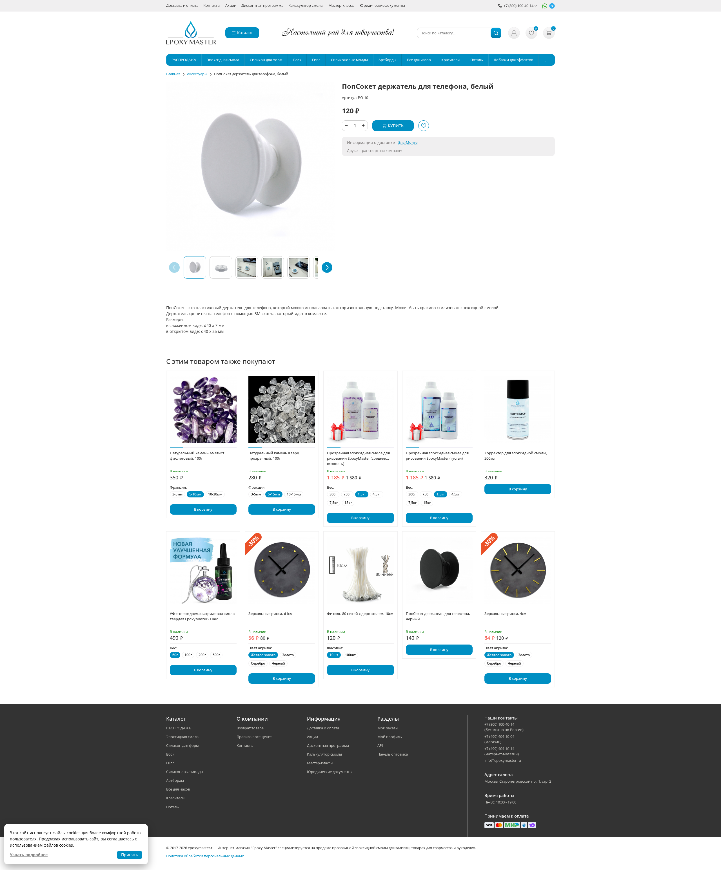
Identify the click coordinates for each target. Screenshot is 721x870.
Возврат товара (250, 727)
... (547, 60)
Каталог (244, 32)
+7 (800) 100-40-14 (518, 5)
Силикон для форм (182, 745)
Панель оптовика (392, 754)
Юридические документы (382, 5)
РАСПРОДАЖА (178, 727)
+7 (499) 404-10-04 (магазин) (499, 739)
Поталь (172, 806)
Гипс (170, 762)
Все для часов (178, 789)
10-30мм (215, 494)
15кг (348, 502)
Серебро (258, 663)
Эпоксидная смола (182, 736)
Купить (396, 125)
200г (202, 654)
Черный (278, 663)
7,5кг (334, 502)
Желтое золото (263, 654)
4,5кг (377, 494)
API (380, 745)
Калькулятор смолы (305, 5)
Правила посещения (254, 736)
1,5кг (362, 494)
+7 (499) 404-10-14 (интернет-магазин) (501, 751)
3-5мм (177, 494)
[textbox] (459, 33)
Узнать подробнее (29, 854)
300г (333, 494)
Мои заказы (387, 727)
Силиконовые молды (184, 771)
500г (216, 654)
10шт (334, 654)
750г (347, 494)
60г (175, 654)
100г (188, 654)
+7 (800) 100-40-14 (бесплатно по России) (504, 727)
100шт (350, 654)
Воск (170, 754)
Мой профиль (389, 736)
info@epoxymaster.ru (502, 760)
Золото (288, 654)
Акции (230, 5)
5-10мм (195, 494)
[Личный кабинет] (514, 33)
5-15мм (274, 494)
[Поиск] (496, 33)
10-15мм (294, 494)
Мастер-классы (341, 5)
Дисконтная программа (262, 5)
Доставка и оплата (182, 5)
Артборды (175, 780)
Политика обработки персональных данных (205, 855)
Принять (129, 854)
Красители (175, 797)
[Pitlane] (191, 33)
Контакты (211, 5)
